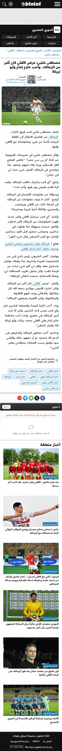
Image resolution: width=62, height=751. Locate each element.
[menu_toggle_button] (57, 4)
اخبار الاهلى (53, 370)
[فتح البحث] (4, 4)
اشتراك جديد (25, 415)
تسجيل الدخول (42, 415)
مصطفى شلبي (51, 388)
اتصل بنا (47, 741)
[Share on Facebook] (42, 398)
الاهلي (33, 376)
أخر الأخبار (32, 36)
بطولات (16, 735)
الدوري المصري (29, 382)
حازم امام (20, 376)
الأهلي (36, 283)
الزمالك (53, 136)
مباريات (52, 43)
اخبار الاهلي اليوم (50, 382)
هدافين (10, 43)
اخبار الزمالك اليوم (50, 376)
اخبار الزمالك (36, 370)
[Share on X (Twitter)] (36, 398)
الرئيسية (51, 36)
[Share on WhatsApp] (31, 398)
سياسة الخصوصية (19, 741)
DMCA (36, 741)
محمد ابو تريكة (17, 370)
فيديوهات (11, 36)
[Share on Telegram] (25, 398)
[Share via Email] (19, 398)
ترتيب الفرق (31, 43)
